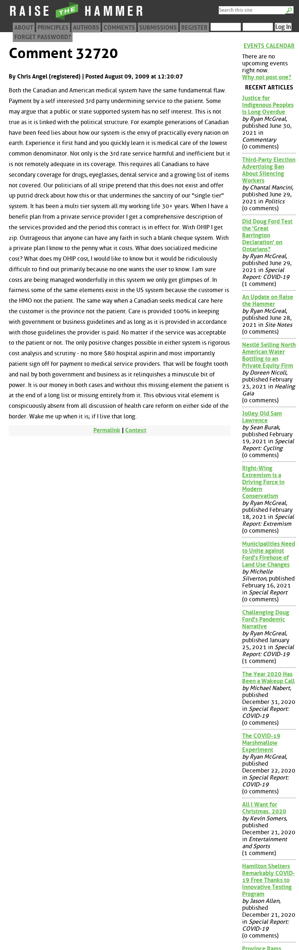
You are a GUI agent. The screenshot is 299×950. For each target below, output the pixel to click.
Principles (53, 27)
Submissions (158, 27)
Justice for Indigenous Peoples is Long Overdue (268, 105)
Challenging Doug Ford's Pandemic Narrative (265, 619)
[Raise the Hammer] (76, 19)
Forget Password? (42, 37)
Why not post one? (266, 77)
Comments (119, 27)
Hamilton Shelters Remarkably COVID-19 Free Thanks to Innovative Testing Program (268, 880)
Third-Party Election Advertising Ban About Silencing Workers (268, 170)
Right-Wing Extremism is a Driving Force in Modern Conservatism (263, 482)
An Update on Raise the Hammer (267, 300)
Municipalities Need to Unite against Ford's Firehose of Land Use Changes (268, 554)
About (23, 27)
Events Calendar (269, 45)
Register (194, 27)
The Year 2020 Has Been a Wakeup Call (268, 678)
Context (135, 430)
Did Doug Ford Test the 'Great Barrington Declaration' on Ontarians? (267, 235)
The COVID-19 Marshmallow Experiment (261, 742)
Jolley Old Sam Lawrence (262, 417)
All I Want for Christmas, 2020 (264, 808)
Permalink (106, 430)
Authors (86, 27)
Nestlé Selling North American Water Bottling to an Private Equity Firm (269, 355)
